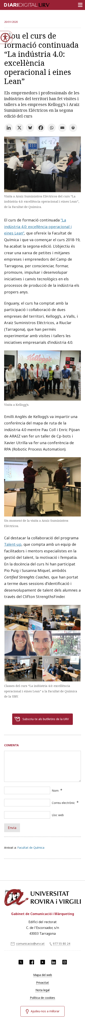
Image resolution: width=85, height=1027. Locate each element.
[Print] (73, 128)
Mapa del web (42, 975)
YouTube (42, 962)
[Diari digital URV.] (21, 4)
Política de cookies (42, 998)
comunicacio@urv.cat (30, 944)
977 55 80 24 (61, 944)
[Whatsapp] (51, 128)
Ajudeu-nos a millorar (45, 1011)
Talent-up (12, 544)
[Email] (62, 128)
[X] (19, 128)
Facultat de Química (30, 848)
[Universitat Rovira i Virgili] (42, 898)
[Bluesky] (30, 128)
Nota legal (42, 990)
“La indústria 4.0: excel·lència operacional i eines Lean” (38, 227)
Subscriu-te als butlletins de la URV (45, 719)
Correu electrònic (63, 803)
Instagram (64, 962)
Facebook (32, 962)
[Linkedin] (9, 128)
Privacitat (42, 982)
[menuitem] (42, 975)
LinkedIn (53, 962)
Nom (55, 790)
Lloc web (58, 815)
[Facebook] (41, 128)
